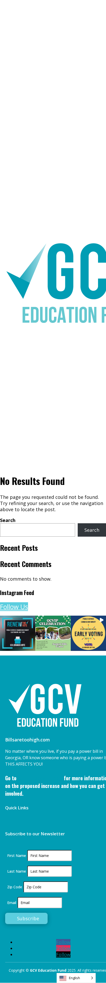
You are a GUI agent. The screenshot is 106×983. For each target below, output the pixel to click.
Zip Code (14, 886)
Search (7, 520)
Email (11, 902)
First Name (16, 855)
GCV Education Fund (48, 970)
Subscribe (28, 918)
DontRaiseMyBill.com (40, 778)
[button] (17, 633)
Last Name (16, 871)
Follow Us (14, 606)
